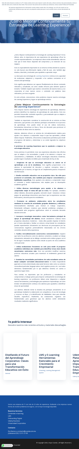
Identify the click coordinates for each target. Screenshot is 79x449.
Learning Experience (43, 76)
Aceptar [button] (56, 15)
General (7, 373)
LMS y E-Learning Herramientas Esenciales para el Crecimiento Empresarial (49, 361)
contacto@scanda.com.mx (27, 431)
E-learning (42, 370)
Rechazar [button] (65, 15)
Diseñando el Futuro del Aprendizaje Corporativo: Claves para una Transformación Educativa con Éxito (17, 362)
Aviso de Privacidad (14, 445)
